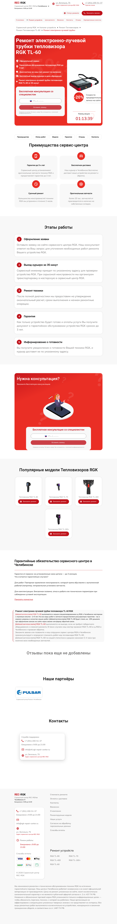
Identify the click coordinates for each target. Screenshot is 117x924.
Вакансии (60, 20)
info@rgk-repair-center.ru (27, 823)
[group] (29, 693)
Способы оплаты (57, 830)
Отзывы (78, 20)
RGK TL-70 (73, 856)
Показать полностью (24, 599)
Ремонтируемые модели (61, 815)
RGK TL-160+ (75, 860)
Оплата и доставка (58, 798)
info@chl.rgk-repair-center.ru (37, 749)
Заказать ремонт (29, 501)
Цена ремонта (50, 20)
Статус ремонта (73, 13)
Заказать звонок (93, 13)
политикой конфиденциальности (75, 447)
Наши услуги (56, 819)
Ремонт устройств (35, 20)
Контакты (69, 20)
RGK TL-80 (55, 856)
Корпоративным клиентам (92, 20)
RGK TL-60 (55, 864)
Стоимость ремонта (58, 794)
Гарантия (68, 137)
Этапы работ (41, 137)
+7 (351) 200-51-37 (93, 3)
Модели (55, 137)
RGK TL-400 (55, 860)
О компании (20, 20)
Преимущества (23, 137)
